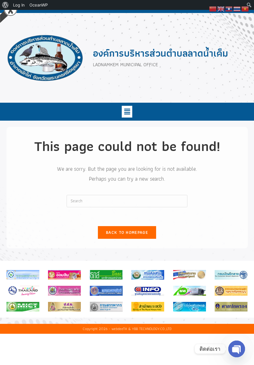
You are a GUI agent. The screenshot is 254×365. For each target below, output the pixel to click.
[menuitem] (5, 5)
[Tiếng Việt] (245, 8)
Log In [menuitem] (19, 4)
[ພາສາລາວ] (229, 8)
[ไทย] (237, 8)
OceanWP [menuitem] (38, 4)
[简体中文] (213, 8)
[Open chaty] (236, 349)
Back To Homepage (127, 232)
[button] (127, 112)
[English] (221, 8)
